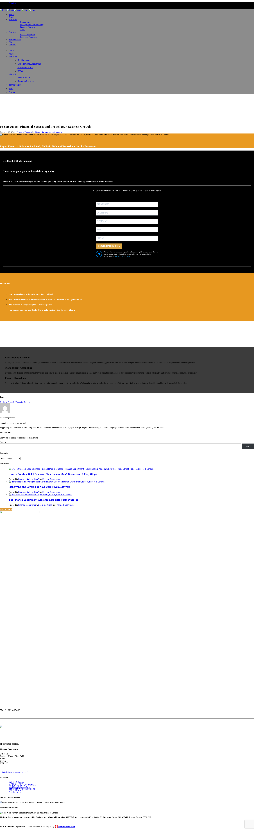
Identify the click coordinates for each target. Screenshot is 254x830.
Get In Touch (6, 509)
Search (3, 442)
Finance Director (18, 787)
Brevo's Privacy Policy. (122, 256)
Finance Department (43, 132)
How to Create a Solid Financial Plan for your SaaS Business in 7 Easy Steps (53, 474)
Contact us (15, 793)
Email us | (13, 3)
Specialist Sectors (19, 788)
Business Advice (25, 479)
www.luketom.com (66, 827)
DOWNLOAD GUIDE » (109, 246)
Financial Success (22, 402)
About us (14, 782)
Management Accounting (22, 785)
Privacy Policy (17, 783)
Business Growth (7, 402)
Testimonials (16, 790)
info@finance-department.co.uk (15, 772)
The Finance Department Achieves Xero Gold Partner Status (43, 499)
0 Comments (58, 132)
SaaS (36, 479)
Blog (11, 791)
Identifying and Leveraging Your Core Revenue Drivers (39, 487)
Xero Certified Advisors (22, 789)
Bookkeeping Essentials (22, 784)
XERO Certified (45, 505)
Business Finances (24, 132)
